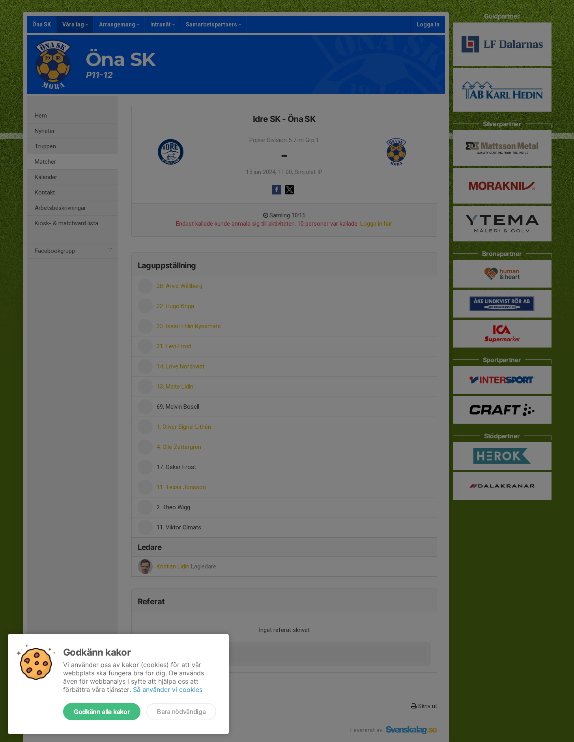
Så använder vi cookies (167, 689)
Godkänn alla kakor (102, 712)
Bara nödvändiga (181, 712)
